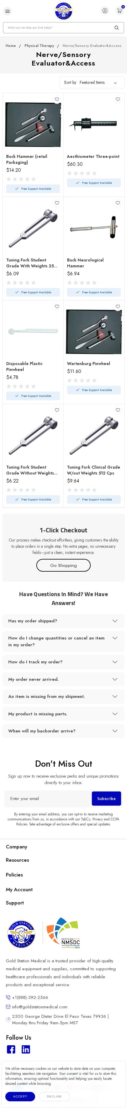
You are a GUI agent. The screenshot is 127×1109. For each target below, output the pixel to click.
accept (20, 1096)
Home (11, 45)
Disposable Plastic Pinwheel (24, 366)
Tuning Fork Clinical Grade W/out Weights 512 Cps (93, 470)
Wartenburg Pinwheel (88, 364)
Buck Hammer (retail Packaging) (26, 159)
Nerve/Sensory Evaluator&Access (92, 45)
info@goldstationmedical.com (39, 1007)
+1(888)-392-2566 (30, 997)
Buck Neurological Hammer (85, 263)
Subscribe (106, 798)
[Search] (117, 27)
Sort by (70, 82)
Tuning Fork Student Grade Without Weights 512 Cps (30, 470)
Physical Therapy (39, 45)
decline (54, 1096)
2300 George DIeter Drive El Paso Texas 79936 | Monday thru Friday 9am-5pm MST (60, 1019)
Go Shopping (63, 565)
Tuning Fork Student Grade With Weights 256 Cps (31, 263)
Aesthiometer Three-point (93, 156)
